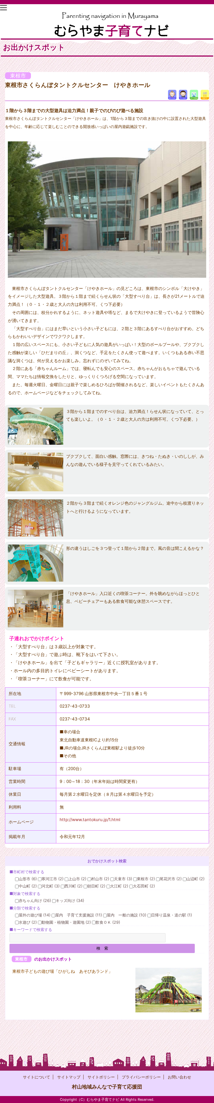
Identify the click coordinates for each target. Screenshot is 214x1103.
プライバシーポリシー (141, 1077)
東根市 (18, 75)
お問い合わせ (179, 1077)
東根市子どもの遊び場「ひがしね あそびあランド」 (62, 971)
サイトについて (36, 1077)
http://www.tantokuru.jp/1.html (90, 819)
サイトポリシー (101, 1077)
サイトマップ (69, 1077)
